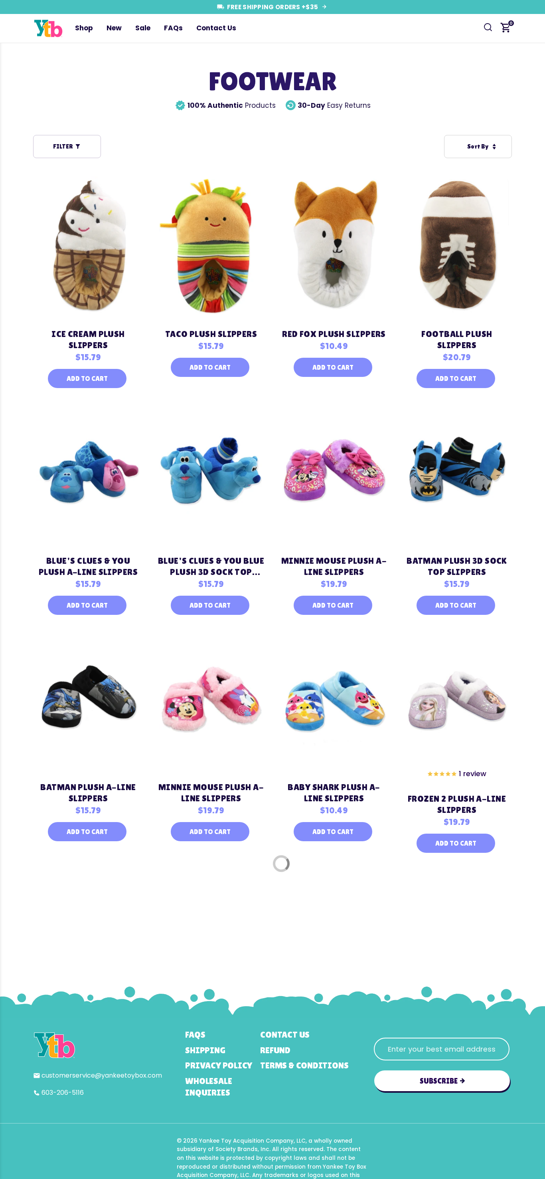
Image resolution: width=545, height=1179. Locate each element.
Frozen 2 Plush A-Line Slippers (457, 804)
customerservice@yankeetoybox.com (101, 1075)
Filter (63, 146)
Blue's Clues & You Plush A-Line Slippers (88, 566)
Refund (275, 1050)
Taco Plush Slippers (211, 334)
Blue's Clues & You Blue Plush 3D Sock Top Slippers (211, 567)
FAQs (173, 28)
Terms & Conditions (304, 1065)
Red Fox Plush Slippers (334, 334)
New (114, 28)
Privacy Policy (218, 1065)
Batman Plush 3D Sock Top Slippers (457, 566)
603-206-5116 (62, 1092)
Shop (84, 28)
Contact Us (216, 28)
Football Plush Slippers (456, 339)
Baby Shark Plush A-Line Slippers (334, 792)
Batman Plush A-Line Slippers (88, 792)
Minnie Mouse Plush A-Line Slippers (334, 566)
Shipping (205, 1050)
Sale (142, 28)
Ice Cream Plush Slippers (88, 339)
